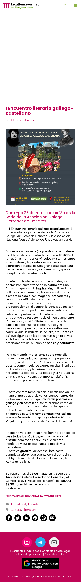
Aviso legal (63, 551)
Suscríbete (17, 551)
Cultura (16, 510)
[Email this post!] (52, 520)
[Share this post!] (9, 520)
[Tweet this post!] (17, 520)
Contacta (47, 551)
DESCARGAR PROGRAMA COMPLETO (33, 496)
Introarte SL (65, 576)
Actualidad (18, 504)
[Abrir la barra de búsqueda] (65, 5)
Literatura (30, 510)
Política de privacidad (28, 554)
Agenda (33, 504)
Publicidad (33, 551)
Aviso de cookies (55, 554)
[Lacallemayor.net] (21, 5)
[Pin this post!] (35, 520)
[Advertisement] (40, 63)
